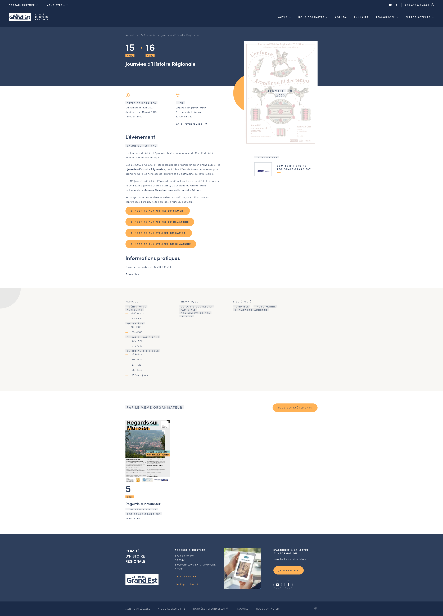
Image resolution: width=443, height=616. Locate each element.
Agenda (341, 17)
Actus (283, 17)
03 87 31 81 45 (185, 576)
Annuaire (361, 17)
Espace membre (418, 5)
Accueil (130, 35)
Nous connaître (311, 17)
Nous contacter (267, 608)
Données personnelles (209, 608)
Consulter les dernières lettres (289, 558)
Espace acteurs (418, 17)
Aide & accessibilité (172, 608)
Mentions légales (137, 608)
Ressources (385, 17)
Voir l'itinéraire (190, 124)
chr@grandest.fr (187, 584)
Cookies (242, 608)
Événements (148, 35)
